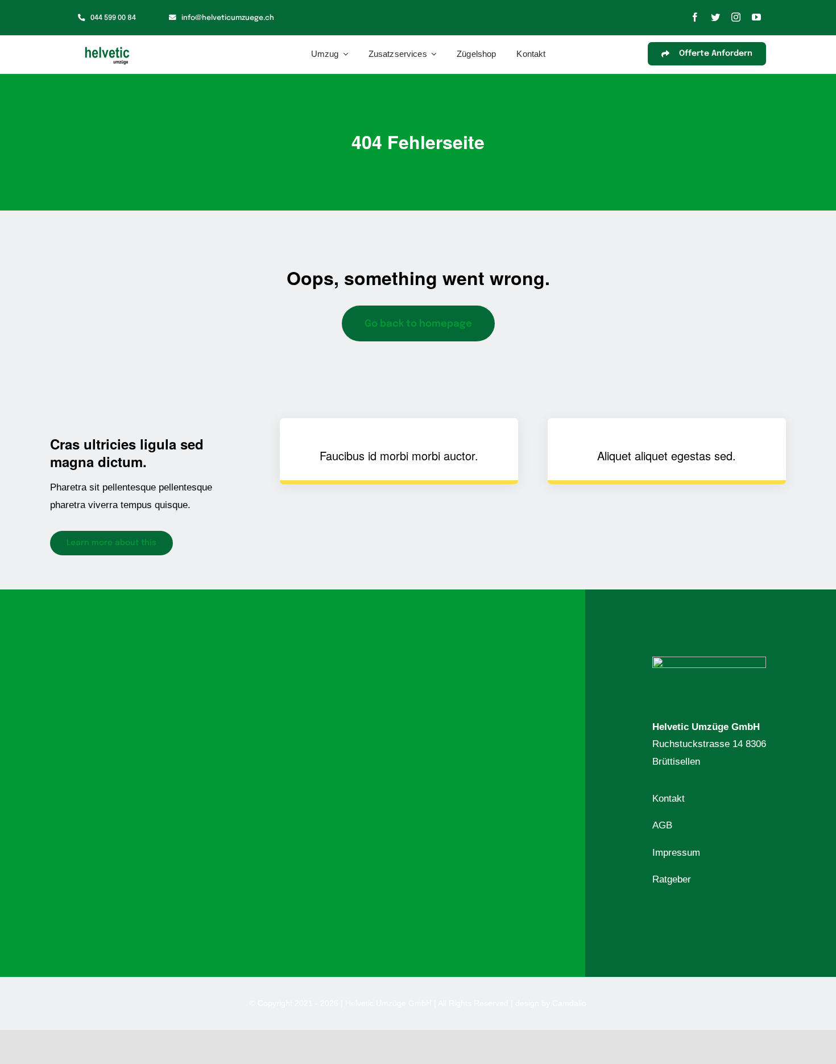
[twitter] (715, 17)
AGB (662, 825)
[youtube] (756, 17)
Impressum (676, 852)
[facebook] (695, 17)
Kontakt (668, 798)
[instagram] (735, 17)
